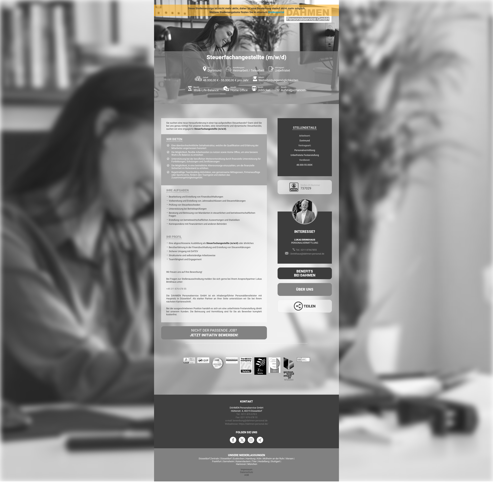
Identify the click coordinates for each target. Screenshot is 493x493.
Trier (254, 461)
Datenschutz (246, 472)
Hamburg (250, 458)
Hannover (241, 464)
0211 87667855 (309, 249)
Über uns (304, 289)
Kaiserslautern (243, 461)
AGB (246, 475)
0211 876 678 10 (248, 417)
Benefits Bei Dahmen (304, 273)
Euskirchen (238, 458)
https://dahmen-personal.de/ (253, 423)
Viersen (289, 458)
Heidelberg (263, 461)
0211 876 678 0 (249, 414)
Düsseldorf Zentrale (209, 458)
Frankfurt (216, 461)
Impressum (246, 469)
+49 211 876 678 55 (176, 288)
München (252, 464)
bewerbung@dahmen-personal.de (250, 420)
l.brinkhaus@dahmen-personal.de (307, 253)
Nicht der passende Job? (214, 332)
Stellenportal (276, 12)
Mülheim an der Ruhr (273, 458)
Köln (259, 458)
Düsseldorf (225, 458)
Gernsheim (228, 461)
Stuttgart (275, 461)
